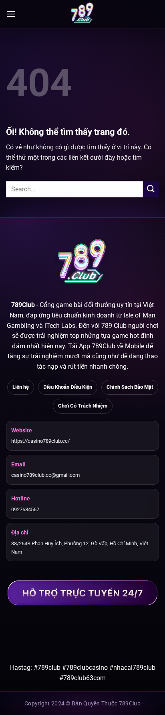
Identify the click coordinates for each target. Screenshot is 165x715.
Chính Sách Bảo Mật (130, 387)
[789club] (82, 14)
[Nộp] (151, 189)
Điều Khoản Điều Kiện (67, 387)
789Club (23, 305)
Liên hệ (20, 387)
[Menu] (11, 14)
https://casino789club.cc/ (40, 441)
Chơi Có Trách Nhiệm (82, 406)
